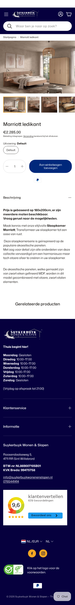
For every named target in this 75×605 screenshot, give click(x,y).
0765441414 (11, 481)
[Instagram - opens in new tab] (43, 553)
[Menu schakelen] (6, 14)
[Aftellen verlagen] (7, 166)
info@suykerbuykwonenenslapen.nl (28, 477)
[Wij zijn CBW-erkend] (13, 570)
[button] (37, 26)
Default (10, 150)
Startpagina (9, 37)
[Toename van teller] (22, 166)
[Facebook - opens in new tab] (32, 553)
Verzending (28, 136)
